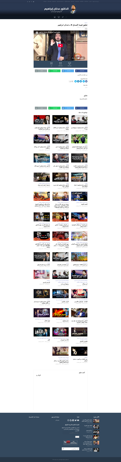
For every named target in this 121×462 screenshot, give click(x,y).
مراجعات (85, 22)
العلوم (61, 299)
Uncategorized (84, 280)
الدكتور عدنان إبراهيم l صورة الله (42, 166)
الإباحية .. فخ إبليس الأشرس (80, 301)
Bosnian (54, 1)
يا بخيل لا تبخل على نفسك (44, 185)
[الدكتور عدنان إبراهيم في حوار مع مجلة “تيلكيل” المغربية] (79, 312)
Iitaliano (49, 1)
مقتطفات (43, 183)
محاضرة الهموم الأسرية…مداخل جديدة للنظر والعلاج (61, 361)
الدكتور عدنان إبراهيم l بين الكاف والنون (61, 128)
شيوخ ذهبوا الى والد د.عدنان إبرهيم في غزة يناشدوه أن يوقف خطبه (87, 443)
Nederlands (67, 1)
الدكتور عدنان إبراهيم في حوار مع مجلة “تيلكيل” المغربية (79, 321)
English (72, 1)
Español (82, 1)
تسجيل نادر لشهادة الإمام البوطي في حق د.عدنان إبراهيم (79, 147)
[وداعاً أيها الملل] (96, 432)
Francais (77, 1)
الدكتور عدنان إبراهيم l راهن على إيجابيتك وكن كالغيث (61, 166)
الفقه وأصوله (60, 338)
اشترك (77, 436)
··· (66, 17)
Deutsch (86, 1)
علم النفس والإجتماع (83, 339)
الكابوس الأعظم (83, 341)
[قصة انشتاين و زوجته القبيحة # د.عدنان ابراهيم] (96, 450)
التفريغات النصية (77, 280)
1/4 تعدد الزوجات (64, 340)
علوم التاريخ (37, 318)
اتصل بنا (90, 1)
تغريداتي (57, 420)
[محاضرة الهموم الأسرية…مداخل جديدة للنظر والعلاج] (96, 421)
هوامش (86, 125)
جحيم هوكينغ (66, 320)
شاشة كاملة (60, 65)
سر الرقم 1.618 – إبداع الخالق (80, 264)
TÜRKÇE (45, 1)
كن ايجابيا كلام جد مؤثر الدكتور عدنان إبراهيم (43, 225)
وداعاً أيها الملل (89, 430)
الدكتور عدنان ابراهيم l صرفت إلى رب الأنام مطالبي (42, 302)
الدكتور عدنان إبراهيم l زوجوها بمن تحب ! (79, 128)
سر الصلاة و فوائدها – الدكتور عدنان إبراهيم (62, 225)
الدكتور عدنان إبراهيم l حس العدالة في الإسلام (62, 147)
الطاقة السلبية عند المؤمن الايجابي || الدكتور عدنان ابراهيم (79, 244)
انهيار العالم (47, 320)
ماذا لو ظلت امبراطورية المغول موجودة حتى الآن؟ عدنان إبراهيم (42, 205)
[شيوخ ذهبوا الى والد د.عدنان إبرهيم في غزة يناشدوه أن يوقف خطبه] (96, 443)
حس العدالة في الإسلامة (63, 264)
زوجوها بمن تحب (65, 284)
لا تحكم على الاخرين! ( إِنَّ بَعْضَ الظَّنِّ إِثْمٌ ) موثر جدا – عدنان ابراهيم (42, 245)
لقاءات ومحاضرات (65, 359)
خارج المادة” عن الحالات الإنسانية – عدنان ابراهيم (79, 225)
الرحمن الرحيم (46, 282)
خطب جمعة (85, 282)
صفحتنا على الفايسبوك (34, 417)
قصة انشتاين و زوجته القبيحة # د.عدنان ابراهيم (87, 449)
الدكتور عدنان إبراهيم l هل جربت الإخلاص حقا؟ (61, 185)
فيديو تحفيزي (47, 183)
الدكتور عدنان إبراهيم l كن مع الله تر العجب (42, 147)
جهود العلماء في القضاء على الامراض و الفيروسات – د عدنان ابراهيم (61, 245)
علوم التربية (61, 357)
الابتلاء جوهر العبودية (88, 425)
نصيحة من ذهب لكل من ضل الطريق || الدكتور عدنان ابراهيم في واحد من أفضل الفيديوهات (61, 206)
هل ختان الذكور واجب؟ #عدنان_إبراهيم (87, 436)
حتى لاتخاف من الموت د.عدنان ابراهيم (80, 360)
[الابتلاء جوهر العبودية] (96, 427)
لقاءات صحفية (84, 318)
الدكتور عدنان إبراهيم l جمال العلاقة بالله (80, 185)
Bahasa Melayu (60, 1)
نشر (51, 65)
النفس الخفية (84, 204)
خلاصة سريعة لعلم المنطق (43, 264)
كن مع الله (84, 284)
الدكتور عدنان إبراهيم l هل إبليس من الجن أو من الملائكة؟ (42, 128)
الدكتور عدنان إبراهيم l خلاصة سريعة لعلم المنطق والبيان (80, 166)
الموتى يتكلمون (65, 301)
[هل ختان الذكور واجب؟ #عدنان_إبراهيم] (96, 437)
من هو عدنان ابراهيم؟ (95, 1)
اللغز (49, 340)
